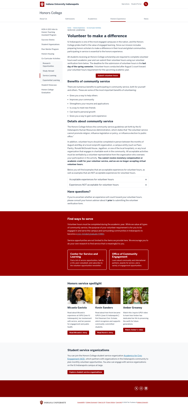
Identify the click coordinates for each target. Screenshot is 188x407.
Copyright (119, 402)
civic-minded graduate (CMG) (90, 234)
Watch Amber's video (134, 330)
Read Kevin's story (105, 332)
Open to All (101, 402)
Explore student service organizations (85, 372)
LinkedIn (146, 388)
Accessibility (81, 402)
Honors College (51, 13)
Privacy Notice (110, 402)
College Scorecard (91, 402)
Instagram (141, 388)
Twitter (136, 388)
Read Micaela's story (78, 332)
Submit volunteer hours (108, 75)
